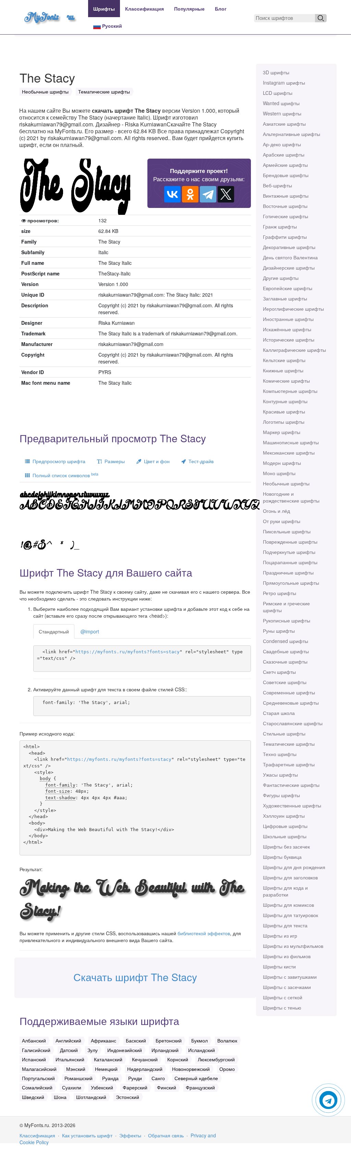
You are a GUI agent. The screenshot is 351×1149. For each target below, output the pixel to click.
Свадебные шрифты (286, 651)
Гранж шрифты (280, 226)
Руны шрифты (279, 630)
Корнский (177, 1059)
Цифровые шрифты (285, 826)
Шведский (33, 1097)
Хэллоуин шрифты (284, 815)
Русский (111, 25)
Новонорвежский (191, 1068)
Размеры (113, 461)
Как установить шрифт (87, 1135)
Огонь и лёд (276, 510)
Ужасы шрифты (280, 774)
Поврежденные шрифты (290, 541)
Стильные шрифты (284, 733)
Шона (60, 1097)
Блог (221, 8)
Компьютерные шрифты (290, 390)
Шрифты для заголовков (290, 877)
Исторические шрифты (288, 339)
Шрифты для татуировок (290, 915)
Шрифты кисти (279, 966)
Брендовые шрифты (285, 175)
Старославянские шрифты (293, 723)
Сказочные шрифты (285, 661)
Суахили (71, 1087)
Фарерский (135, 1087)
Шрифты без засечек (286, 846)
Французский (200, 1087)
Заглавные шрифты (285, 298)
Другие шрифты (281, 277)
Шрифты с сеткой (282, 997)
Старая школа (279, 712)
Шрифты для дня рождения (294, 867)
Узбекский (102, 1087)
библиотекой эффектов (204, 933)
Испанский (34, 1059)
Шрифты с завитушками (290, 976)
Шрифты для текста (285, 925)
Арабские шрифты (283, 154)
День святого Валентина (290, 257)
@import (90, 631)
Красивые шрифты (284, 411)
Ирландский (165, 1050)
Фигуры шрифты (281, 795)
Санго (158, 1078)
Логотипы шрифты (283, 421)
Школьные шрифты (284, 836)
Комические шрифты (286, 380)
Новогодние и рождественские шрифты (291, 497)
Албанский (34, 1040)
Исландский (201, 1050)
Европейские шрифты (287, 288)
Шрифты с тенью (282, 1007)
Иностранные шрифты (288, 319)
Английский (68, 1040)
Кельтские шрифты (284, 360)
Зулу (92, 1050)
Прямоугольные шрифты (291, 582)
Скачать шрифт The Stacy (135, 976)
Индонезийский (124, 1050)
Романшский (78, 1078)
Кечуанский (145, 1059)
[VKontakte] (172, 194)
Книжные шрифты (283, 370)
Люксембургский (216, 1059)
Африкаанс (103, 1040)
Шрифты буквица (282, 856)
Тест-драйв (200, 461)
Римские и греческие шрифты (286, 607)
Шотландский (91, 1097)
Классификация (144, 8)
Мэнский (75, 1068)
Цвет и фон (155, 461)
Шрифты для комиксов (288, 904)
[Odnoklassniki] (190, 194)
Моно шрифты (279, 473)
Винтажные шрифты (285, 195)
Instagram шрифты (284, 82)
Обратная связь (166, 1135)
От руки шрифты (281, 521)
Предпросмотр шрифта (57, 461)
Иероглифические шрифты (293, 308)
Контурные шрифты (285, 401)
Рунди (135, 1078)
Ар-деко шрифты (282, 144)
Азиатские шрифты (284, 123)
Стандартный (54, 631)
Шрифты (104, 8)
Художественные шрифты (292, 805)
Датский (69, 1050)
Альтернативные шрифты (291, 134)
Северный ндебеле (196, 1078)
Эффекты (130, 1135)
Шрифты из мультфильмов (293, 945)
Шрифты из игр (280, 935)
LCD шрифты (277, 92)
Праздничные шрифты (288, 572)
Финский (166, 1087)
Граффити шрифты (285, 236)
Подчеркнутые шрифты (289, 551)
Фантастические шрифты (291, 784)
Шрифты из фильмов (287, 956)
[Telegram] (208, 194)
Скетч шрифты (279, 671)
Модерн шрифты (282, 462)
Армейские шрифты (285, 164)
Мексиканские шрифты (289, 452)
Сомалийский (37, 1087)
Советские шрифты (284, 682)
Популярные (189, 8)
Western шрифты (282, 113)
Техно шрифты (279, 754)
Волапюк (227, 1040)
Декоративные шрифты (289, 247)
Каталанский (108, 1059)
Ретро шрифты (279, 593)
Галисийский (36, 1050)
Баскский (136, 1040)
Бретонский (169, 1040)
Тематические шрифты (289, 743)
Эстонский (127, 1097)
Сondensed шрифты (285, 641)
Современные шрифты (289, 692)
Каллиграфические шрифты (294, 349)
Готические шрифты (285, 216)
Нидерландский (144, 1068)
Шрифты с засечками (287, 987)
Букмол (199, 1040)
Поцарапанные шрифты (290, 562)
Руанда (110, 1078)
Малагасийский (39, 1068)
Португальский (38, 1078)
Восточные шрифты (285, 205)
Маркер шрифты (281, 432)
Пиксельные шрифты (287, 531)
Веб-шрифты (277, 185)
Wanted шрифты (281, 103)
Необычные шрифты (286, 483)
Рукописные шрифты (286, 620)
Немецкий (106, 1068)
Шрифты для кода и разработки (285, 891)
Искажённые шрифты (287, 329)
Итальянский (70, 1059)
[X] (226, 194)
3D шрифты (276, 72)
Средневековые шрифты (291, 702)
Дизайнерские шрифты (289, 267)
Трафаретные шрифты (289, 764)
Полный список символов (64, 475)
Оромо (227, 1068)
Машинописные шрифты (291, 442)
